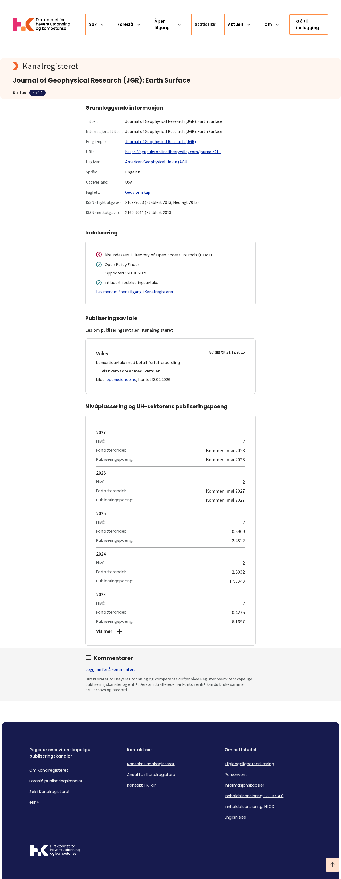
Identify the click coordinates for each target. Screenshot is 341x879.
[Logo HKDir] (54, 851)
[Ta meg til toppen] (332, 865)
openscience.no (121, 379)
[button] (170, 631)
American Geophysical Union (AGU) (157, 161)
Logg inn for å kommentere (110, 669)
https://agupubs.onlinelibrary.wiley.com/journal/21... (173, 151)
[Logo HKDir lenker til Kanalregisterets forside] (45, 24)
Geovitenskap (137, 192)
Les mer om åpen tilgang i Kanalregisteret (135, 291)
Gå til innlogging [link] (307, 24)
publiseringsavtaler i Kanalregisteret (137, 330)
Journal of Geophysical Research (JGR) (160, 141)
